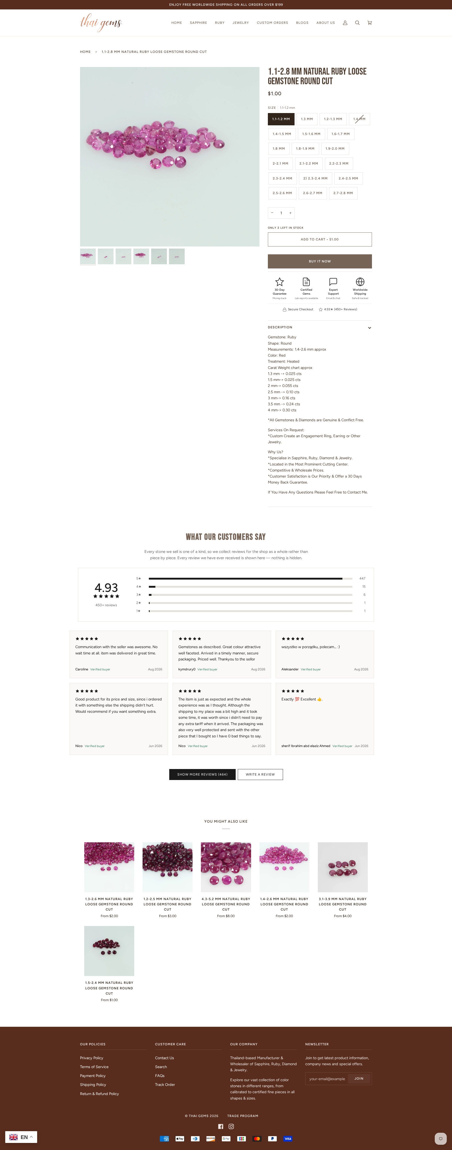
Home (85, 52)
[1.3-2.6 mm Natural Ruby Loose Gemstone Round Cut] (109, 867)
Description (280, 327)
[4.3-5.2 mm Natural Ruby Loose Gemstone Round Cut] (226, 867)
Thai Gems (199, 1116)
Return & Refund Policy (99, 1093)
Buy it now (320, 261)
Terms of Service (94, 1066)
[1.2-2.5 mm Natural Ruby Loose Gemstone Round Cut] (168, 867)
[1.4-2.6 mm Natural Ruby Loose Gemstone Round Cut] (284, 867)
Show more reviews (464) (202, 774)
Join (359, 1078)
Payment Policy (93, 1075)
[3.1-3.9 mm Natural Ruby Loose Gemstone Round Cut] (343, 867)
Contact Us (164, 1058)
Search (161, 1066)
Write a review (260, 774)
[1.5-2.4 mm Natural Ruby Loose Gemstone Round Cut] (109, 951)
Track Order (165, 1084)
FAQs (160, 1075)
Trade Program (242, 1116)
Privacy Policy (91, 1058)
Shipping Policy (93, 1084)
